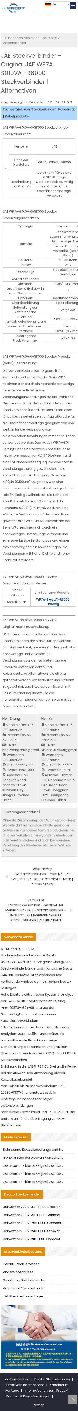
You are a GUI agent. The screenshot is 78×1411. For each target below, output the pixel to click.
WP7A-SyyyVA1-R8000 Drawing (53, 601)
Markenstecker (14, 42)
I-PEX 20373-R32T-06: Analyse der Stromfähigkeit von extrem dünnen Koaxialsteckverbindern (29, 1014)
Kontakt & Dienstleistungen (28, 1396)
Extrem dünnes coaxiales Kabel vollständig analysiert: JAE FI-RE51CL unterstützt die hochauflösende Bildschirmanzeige (35, 1033)
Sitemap (38, 1405)
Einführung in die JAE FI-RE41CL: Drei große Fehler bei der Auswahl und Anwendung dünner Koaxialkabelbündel (39, 1073)
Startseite (49, 37)
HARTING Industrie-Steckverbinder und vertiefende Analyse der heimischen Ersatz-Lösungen (36, 981)
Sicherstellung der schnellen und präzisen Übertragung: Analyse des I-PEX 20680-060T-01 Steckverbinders (38, 1053)
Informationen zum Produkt (47, 1390)
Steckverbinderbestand (25, 1384)
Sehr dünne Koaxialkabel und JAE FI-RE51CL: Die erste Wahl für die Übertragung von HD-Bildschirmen (38, 1118)
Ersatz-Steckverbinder (52, 1379)
